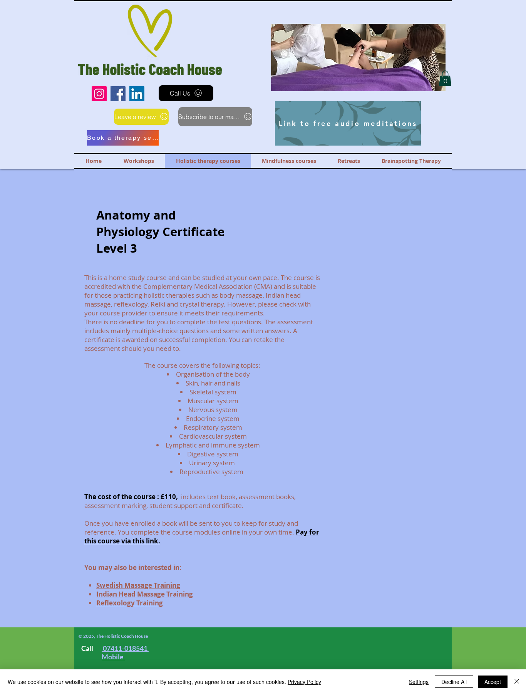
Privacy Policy (304, 682)
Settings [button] (419, 682)
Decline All (454, 682)
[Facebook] (118, 93)
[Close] (516, 682)
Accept (492, 682)
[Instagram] (99, 93)
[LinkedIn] (136, 93)
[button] (355, 57)
